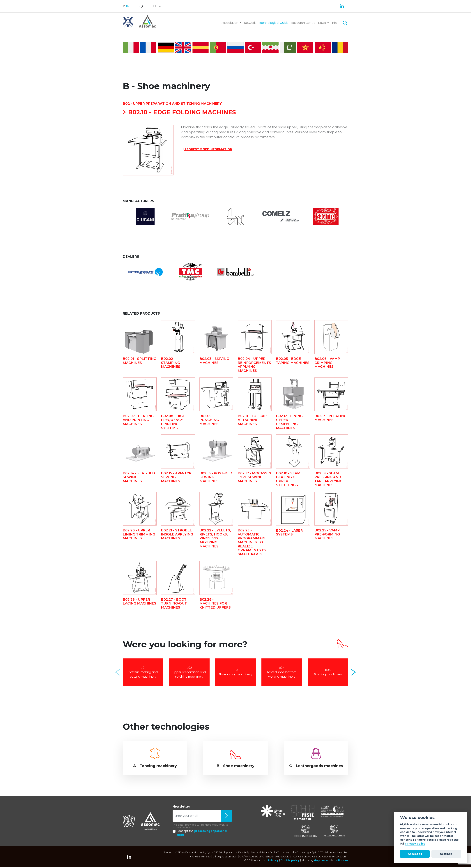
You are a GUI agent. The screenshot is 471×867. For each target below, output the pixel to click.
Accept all (415, 853)
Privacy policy (415, 843)
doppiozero (322, 860)
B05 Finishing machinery (328, 672)
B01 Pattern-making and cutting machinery (143, 672)
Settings (446, 853)
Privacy (273, 860)
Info (334, 23)
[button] (117, 672)
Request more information (207, 149)
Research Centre (303, 23)
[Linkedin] (341, 6)
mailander (341, 860)
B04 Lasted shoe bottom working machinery (281, 672)
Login (141, 6)
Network (250, 23)
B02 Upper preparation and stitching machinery (189, 672)
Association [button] (230, 23)
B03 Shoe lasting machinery (235, 672)
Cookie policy (290, 860)
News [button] (322, 23)
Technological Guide (273, 23)
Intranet (157, 6)
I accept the (202, 833)
